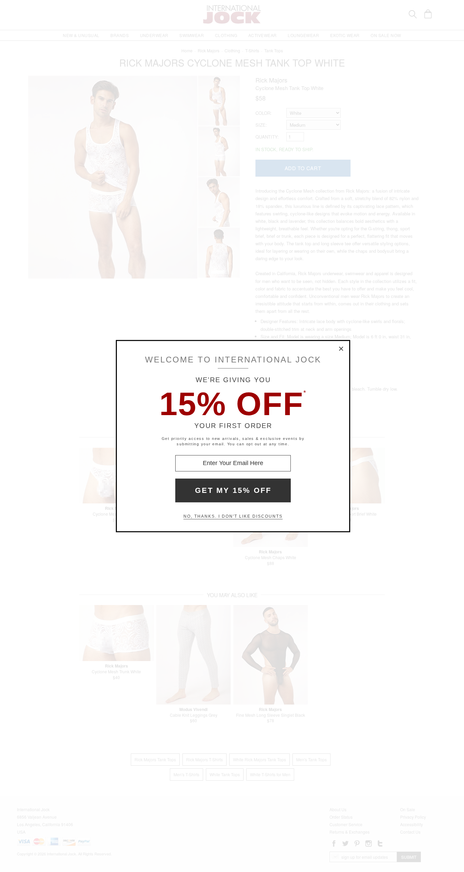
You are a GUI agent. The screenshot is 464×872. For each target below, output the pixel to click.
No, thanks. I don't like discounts (233, 516)
